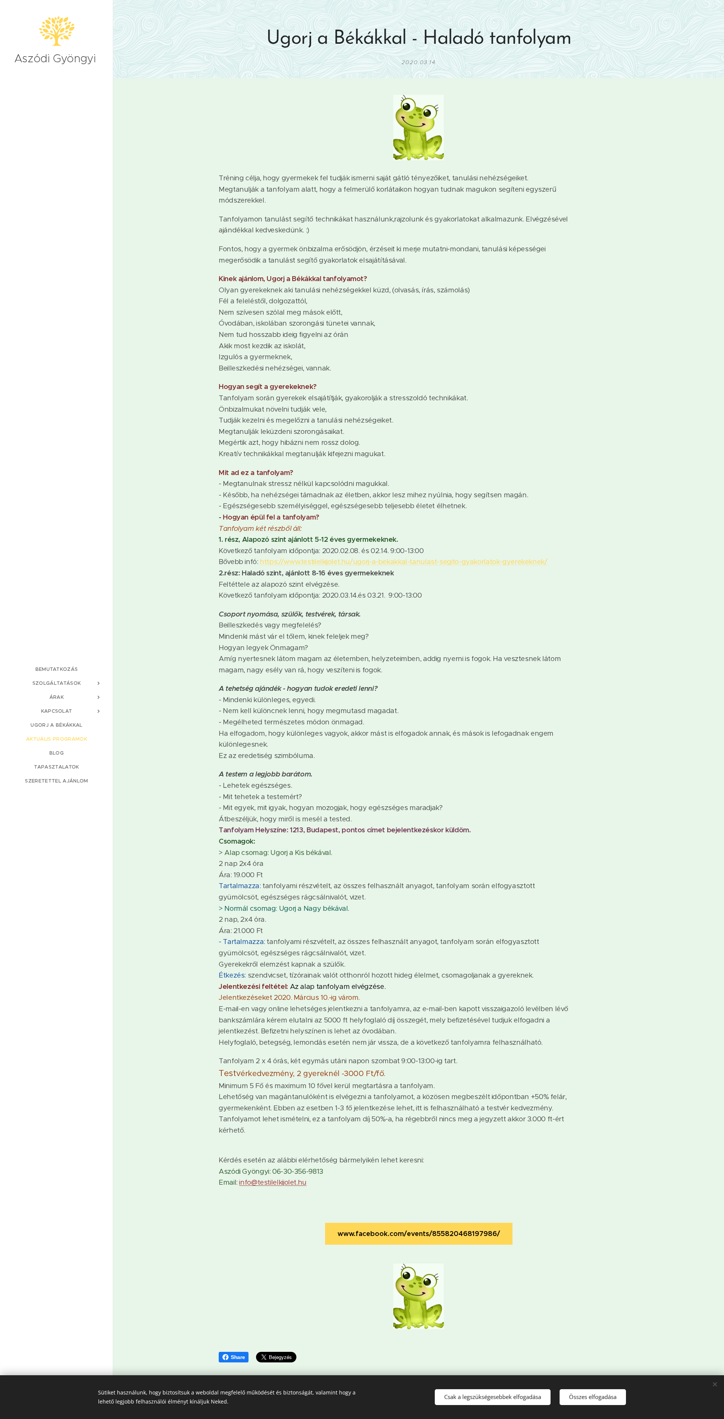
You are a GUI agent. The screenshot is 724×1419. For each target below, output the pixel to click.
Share (238, 1357)
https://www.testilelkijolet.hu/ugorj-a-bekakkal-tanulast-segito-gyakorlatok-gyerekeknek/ (403, 561)
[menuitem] (56, 669)
